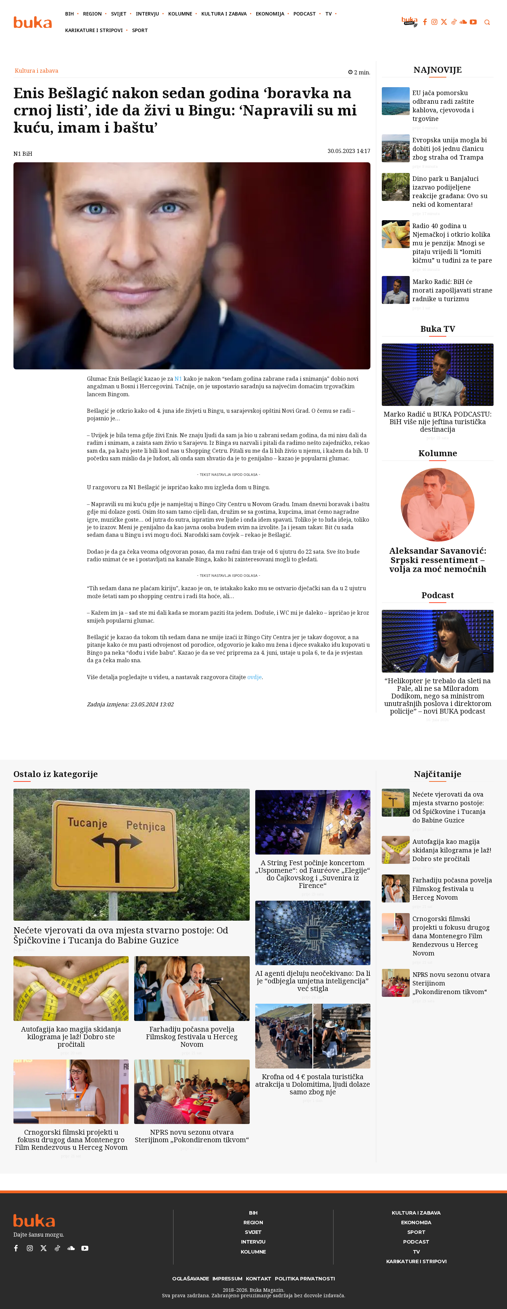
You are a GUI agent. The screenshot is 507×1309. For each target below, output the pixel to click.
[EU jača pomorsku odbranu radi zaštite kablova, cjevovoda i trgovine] (396, 101)
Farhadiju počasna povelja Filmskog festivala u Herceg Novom (192, 1036)
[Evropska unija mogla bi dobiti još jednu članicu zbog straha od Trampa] (396, 148)
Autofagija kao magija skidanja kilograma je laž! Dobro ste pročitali (71, 1036)
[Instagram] (434, 22)
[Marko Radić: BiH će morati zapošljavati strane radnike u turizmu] (396, 290)
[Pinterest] (69, 414)
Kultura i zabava (36, 70)
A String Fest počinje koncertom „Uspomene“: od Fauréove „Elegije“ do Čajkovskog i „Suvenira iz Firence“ (312, 874)
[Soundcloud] (463, 22)
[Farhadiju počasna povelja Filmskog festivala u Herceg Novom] (191, 988)
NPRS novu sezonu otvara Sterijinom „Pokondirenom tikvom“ (192, 1135)
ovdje (254, 677)
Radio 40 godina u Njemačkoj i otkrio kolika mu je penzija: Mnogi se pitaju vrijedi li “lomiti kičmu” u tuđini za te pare (452, 243)
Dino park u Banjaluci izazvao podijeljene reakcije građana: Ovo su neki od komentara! (450, 191)
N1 (178, 378)
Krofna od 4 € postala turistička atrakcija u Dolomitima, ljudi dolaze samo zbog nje (312, 1084)
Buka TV (437, 328)
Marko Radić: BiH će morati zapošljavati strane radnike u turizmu (452, 290)
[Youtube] (473, 22)
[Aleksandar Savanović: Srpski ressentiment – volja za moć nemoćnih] (438, 505)
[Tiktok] (453, 22)
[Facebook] (424, 22)
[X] (69, 398)
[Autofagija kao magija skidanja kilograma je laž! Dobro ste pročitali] (71, 988)
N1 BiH (22, 153)
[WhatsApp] (69, 430)
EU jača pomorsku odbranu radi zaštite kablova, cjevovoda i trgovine (443, 106)
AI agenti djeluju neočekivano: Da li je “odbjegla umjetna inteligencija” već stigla (312, 981)
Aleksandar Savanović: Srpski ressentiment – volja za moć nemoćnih (437, 559)
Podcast (437, 595)
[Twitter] (444, 22)
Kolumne (437, 453)
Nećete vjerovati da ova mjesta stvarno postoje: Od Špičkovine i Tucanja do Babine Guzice (120, 935)
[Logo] (33, 22)
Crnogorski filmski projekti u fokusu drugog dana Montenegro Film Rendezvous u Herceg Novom (71, 1139)
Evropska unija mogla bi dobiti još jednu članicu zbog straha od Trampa (449, 148)
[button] (487, 22)
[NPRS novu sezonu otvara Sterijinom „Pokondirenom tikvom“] (191, 1092)
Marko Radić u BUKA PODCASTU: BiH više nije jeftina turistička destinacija (438, 421)
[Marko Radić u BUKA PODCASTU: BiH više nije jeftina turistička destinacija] (438, 375)
